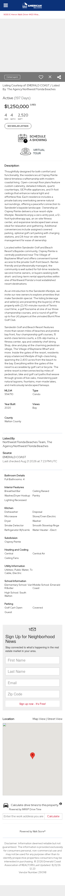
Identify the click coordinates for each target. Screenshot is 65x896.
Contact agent (12, 77)
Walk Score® (39, 831)
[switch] (41, 77)
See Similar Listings (18, 126)
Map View (39, 719)
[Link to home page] (32, 5)
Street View (54, 719)
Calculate (53, 816)
